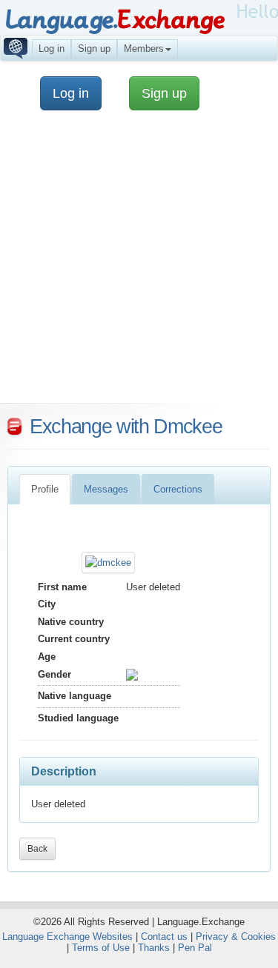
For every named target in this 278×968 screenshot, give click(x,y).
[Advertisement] (139, 264)
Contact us (164, 936)
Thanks (154, 947)
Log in (51, 48)
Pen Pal (195, 947)
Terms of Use (101, 947)
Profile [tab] (45, 489)
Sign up (94, 48)
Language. (114, 20)
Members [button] (144, 48)
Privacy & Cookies (236, 936)
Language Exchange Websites (67, 936)
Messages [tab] (106, 489)
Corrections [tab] (177, 489)
